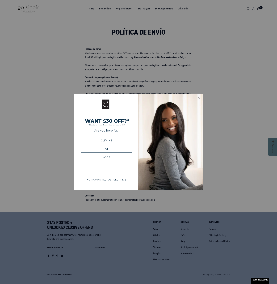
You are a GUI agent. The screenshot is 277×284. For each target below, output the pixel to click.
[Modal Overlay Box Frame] (138, 142)
